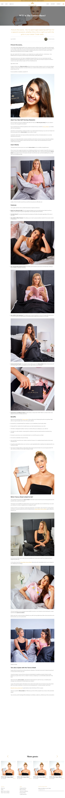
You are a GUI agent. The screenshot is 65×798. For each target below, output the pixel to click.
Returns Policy (23, 789)
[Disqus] (32, 708)
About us (3, 788)
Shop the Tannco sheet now (16, 687)
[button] (7, 756)
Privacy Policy (23, 792)
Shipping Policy (23, 788)
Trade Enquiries (23, 794)
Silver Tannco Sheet (5, 792)
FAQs (2, 789)
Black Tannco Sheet (5, 791)
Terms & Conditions (24, 791)
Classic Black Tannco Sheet (40, 509)
